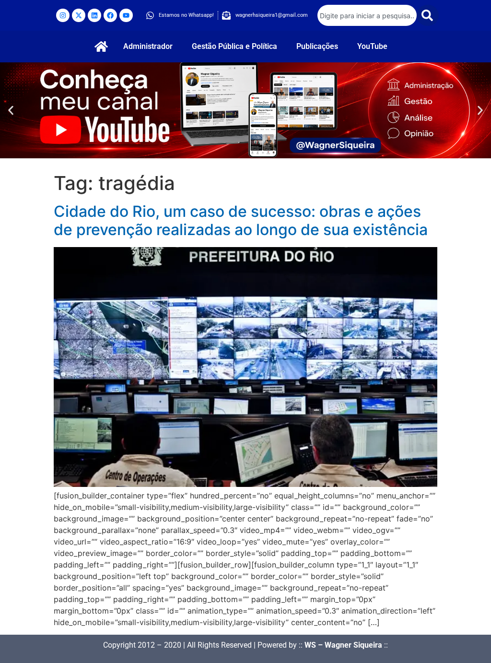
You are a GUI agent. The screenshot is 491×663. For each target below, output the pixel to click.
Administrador (148, 46)
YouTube (372, 46)
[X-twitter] (78, 15)
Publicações (317, 46)
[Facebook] (110, 15)
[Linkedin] (94, 15)
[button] (11, 111)
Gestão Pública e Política (234, 46)
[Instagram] (63, 15)
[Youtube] (126, 15)
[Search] (428, 15)
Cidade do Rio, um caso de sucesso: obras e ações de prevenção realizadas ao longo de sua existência (241, 220)
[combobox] (367, 15)
